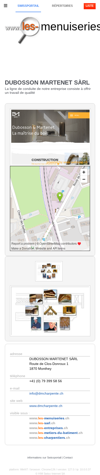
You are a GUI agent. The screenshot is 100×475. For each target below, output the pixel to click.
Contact (68, 457)
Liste (90, 6)
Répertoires (62, 6)
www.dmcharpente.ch (45, 406)
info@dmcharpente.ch (46, 393)
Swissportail (28, 6)
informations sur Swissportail (44, 457)
